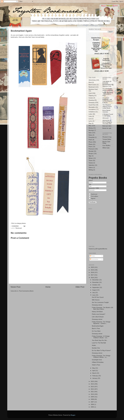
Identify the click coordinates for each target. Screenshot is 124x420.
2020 (92, 267)
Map (90, 123)
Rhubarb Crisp (106, 137)
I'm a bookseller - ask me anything (107, 89)
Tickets (91, 163)
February (95, 375)
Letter (90, 114)
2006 (92, 404)
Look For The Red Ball (99, 343)
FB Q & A (105, 118)
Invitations (92, 111)
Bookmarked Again (97, 326)
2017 (92, 275)
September (95, 287)
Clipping (91, 95)
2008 (92, 399)
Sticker (91, 158)
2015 (92, 381)
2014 (92, 384)
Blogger (73, 415)
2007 (92, 402)
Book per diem (106, 126)
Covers (91, 98)
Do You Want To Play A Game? (101, 350)
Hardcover (94, 194)
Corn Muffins (106, 145)
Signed (93, 198)
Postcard (91, 149)
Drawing (91, 100)
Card (90, 93)
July (93, 292)
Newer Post (15, 287)
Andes (94, 345)
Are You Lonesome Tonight (100, 302)
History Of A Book (97, 311)
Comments (94, 259)
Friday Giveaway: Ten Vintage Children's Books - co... (101, 356)
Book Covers (92, 84)
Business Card (93, 89)
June (94, 295)
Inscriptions (92, 109)
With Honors (95, 300)
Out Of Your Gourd (97, 297)
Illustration (92, 107)
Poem (90, 146)
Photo (90, 142)
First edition (94, 196)
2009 (92, 397)
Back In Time (96, 328)
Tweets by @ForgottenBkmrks (98, 249)
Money (91, 128)
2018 (92, 272)
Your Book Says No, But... (100, 340)
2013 (92, 386)
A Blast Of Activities (98, 362)
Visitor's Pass (96, 365)
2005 (92, 407)
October (95, 285)
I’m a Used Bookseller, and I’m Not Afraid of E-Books (107, 100)
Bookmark (19, 228)
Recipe (91, 153)
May (93, 368)
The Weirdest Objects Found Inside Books (107, 106)
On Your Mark (96, 331)
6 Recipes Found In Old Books (107, 115)
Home (47, 287)
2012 (92, 389)
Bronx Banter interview (106, 111)
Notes (90, 135)
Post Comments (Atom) (26, 291)
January (95, 378)
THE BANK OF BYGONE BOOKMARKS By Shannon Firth (107, 84)
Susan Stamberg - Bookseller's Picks (107, 94)
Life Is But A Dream (98, 316)
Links (90, 116)
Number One (96, 348)
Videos (91, 167)
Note (90, 132)
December (95, 280)
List (90, 118)
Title (90, 184)
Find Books (92, 202)
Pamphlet (91, 137)
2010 (92, 394)
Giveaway (92, 102)
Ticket (90, 160)
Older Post (79, 287)
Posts (93, 256)
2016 (92, 277)
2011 (92, 391)
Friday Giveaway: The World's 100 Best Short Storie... (102, 308)
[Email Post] (24, 226)
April (93, 370)
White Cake (106, 148)
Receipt (91, 151)
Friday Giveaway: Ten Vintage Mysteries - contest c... (101, 322)
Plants (90, 144)
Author (91, 180)
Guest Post (92, 105)
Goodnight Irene (97, 359)
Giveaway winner (97, 305)
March (94, 373)
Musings (91, 130)
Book (90, 82)
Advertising (92, 80)
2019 (92, 270)
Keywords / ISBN (94, 188)
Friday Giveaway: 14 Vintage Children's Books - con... (101, 336)
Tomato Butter (106, 139)
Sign (90, 156)
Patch (90, 139)
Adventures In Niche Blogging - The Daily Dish (107, 122)
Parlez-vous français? (98, 314)
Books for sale (106, 128)
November (95, 282)
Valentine (91, 165)
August (94, 290)
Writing (91, 170)
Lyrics (90, 121)
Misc (90, 125)
